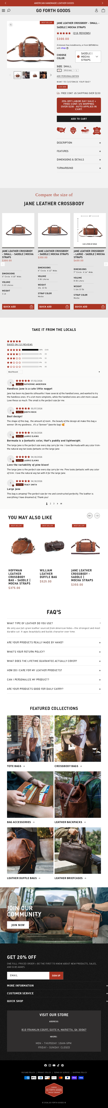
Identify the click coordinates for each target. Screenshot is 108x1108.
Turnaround (65, 168)
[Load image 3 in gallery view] (34, 75)
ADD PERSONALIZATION (68, 76)
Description (64, 142)
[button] (3, 10)
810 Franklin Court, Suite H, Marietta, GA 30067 (54, 1029)
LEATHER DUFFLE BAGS (22, 878)
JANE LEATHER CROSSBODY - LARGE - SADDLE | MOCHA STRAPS (89, 254)
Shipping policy (80, 1072)
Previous (90, 515)
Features (62, 151)
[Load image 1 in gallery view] (17, 75)
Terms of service (62, 1072)
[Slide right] (51, 75)
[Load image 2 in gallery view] (26, 75)
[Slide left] (10, 75)
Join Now (18, 925)
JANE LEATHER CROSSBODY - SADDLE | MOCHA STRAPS (53, 253)
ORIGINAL (68, 70)
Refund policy (28, 1072)
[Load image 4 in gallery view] (43, 75)
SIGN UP (56, 975)
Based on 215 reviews (20, 344)
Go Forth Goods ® (57, 1103)
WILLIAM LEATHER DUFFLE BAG (48, 573)
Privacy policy (44, 1072)
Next (97, 515)
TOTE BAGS (14, 766)
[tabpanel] (22, 558)
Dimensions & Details (70, 159)
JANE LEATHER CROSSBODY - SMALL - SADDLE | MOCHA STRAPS (17, 254)
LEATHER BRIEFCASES (69, 878)
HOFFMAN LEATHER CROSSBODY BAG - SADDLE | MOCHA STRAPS (19, 577)
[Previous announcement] (5, 3)
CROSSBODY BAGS (67, 766)
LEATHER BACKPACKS (69, 822)
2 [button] (50, 503)
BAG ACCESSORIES (19, 822)
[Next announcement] (102, 3)
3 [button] (54, 503)
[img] (23, 380)
